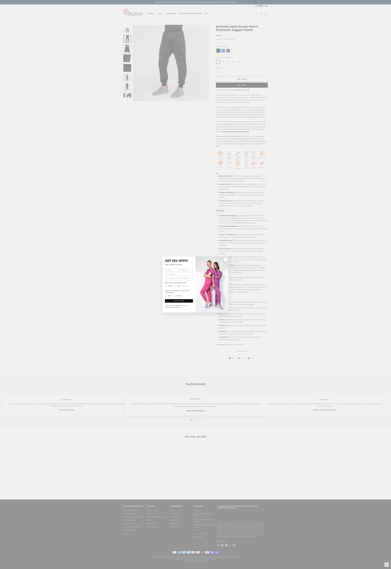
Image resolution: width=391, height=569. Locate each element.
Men (179, 286)
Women (170, 286)
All (186, 286)
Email (169, 296)
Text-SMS (179, 296)
